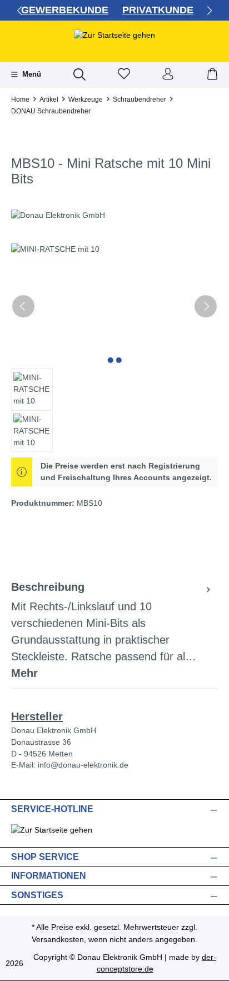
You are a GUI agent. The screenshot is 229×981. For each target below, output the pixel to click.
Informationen (48, 876)
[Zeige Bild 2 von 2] (118, 360)
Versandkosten (58, 939)
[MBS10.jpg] (114, 306)
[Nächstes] (206, 306)
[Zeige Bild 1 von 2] (110, 360)
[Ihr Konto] (168, 75)
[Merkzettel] (124, 75)
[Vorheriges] (23, 306)
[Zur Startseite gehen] (114, 35)
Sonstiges (37, 895)
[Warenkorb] (212, 75)
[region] (114, 347)
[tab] (111, 630)
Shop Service (45, 857)
